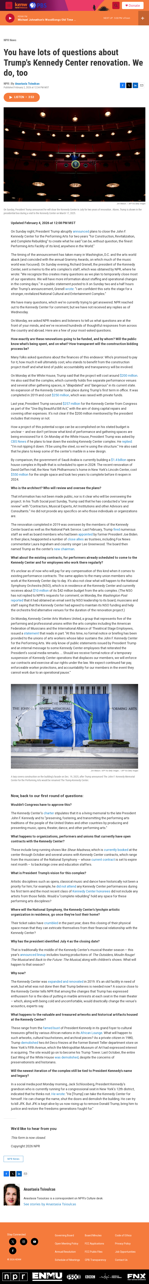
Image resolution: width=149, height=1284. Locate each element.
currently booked (116, 850)
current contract (103, 859)
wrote (69, 289)
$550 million (19, 474)
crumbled (51, 923)
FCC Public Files (93, 1251)
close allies (76, 539)
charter (49, 813)
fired (116, 529)
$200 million (128, 375)
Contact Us (121, 1260)
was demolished (66, 1057)
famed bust (51, 1028)
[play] (10, 18)
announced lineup (33, 955)
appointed (85, 534)
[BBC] (90, 1277)
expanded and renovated (65, 981)
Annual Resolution (65, 1251)
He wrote (58, 1094)
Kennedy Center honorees (91, 891)
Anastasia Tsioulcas (27, 83)
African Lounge (91, 1033)
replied (127, 441)
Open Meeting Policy (66, 1243)
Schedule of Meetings (67, 1260)
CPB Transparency (95, 1260)
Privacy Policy (123, 1243)
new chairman (64, 549)
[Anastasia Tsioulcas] (12, 1195)
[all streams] (143, 18)
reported (17, 600)
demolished (29, 1043)
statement (31, 633)
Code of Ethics (123, 1235)
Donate (134, 5)
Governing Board (64, 1235)
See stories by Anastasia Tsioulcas (50, 1204)
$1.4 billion (118, 460)
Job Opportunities (125, 1251)
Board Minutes (93, 1235)
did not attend (66, 886)
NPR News (10, 40)
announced (81, 231)
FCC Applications (94, 1243)
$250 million (60, 395)
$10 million (41, 590)
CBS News (18, 441)
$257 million (71, 404)
